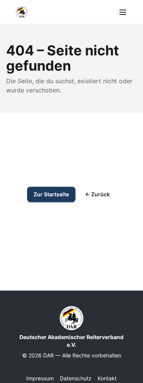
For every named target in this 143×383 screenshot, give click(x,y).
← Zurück (97, 194)
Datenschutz (76, 378)
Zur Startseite (51, 194)
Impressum (40, 378)
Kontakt (107, 378)
